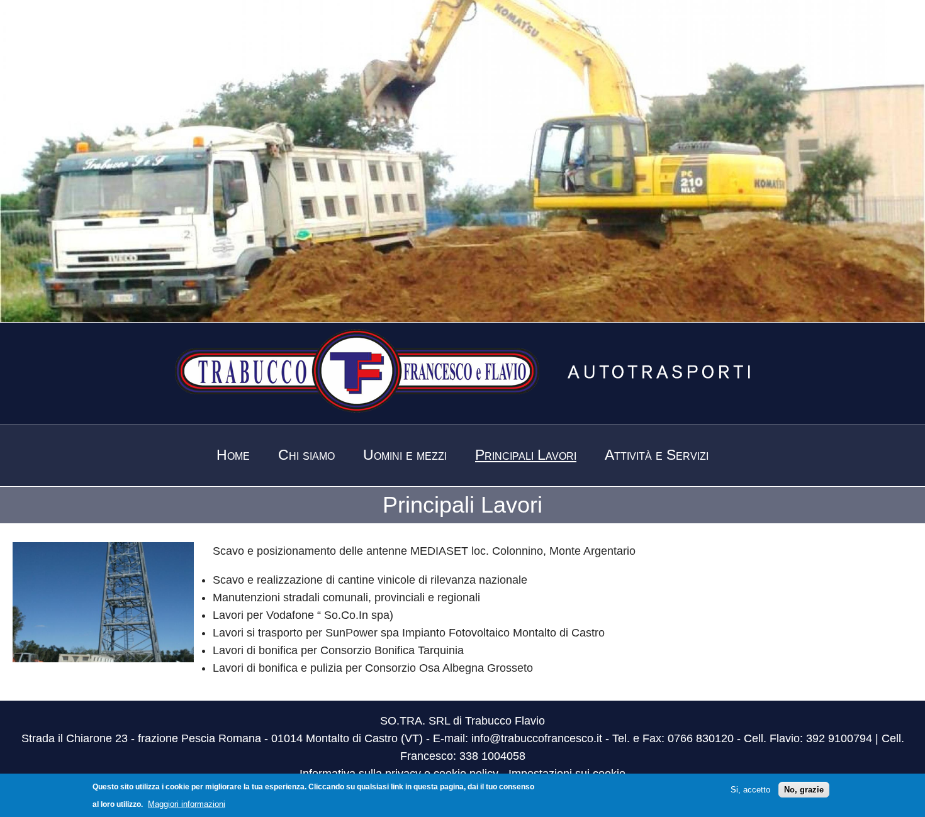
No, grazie (804, 789)
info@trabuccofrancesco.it (536, 738)
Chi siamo (306, 455)
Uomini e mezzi (405, 455)
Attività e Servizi (657, 455)
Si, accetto (750, 789)
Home (233, 455)
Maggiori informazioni (186, 804)
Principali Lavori (525, 455)
